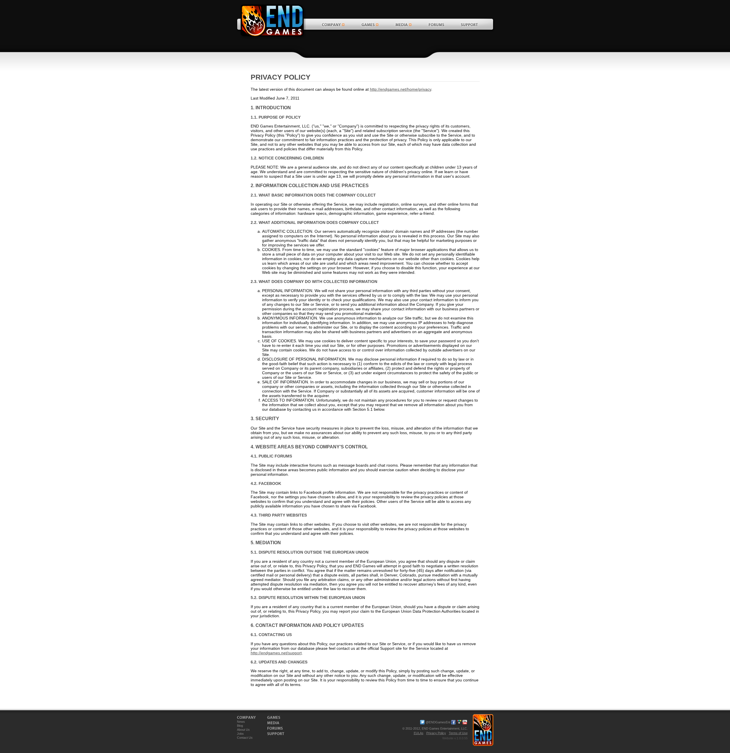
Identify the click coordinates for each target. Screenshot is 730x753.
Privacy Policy (436, 733)
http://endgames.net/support (276, 653)
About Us (243, 729)
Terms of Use (458, 733)
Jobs (240, 733)
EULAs (418, 733)
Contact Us (245, 737)
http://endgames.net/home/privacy (400, 89)
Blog (240, 725)
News (241, 721)
